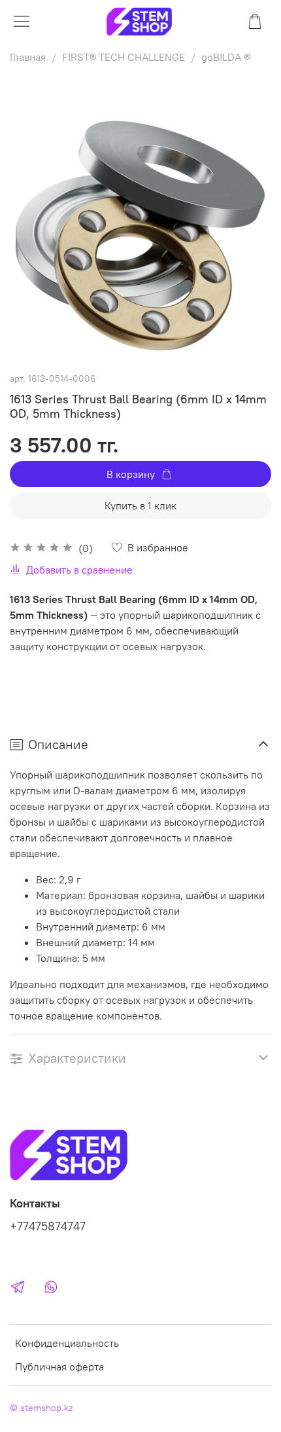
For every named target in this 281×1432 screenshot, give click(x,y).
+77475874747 (48, 1226)
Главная (28, 57)
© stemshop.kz (41, 1408)
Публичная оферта (59, 1366)
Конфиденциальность (67, 1342)
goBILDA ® (225, 57)
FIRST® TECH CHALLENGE (123, 57)
